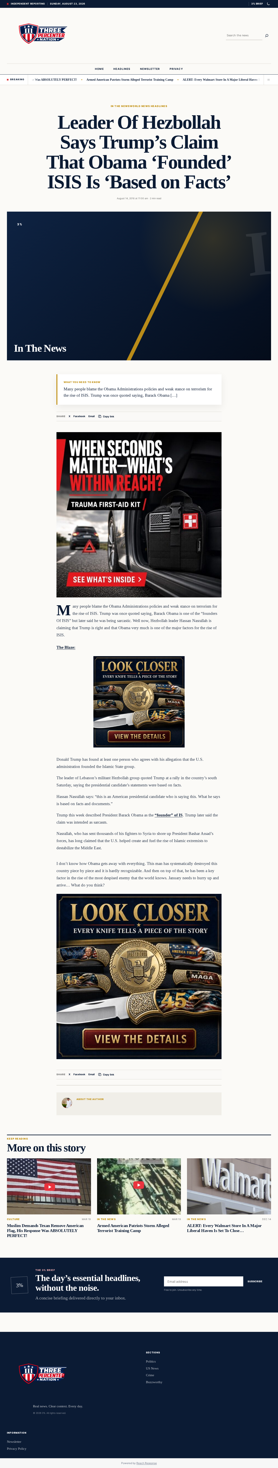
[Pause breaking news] (267, 80)
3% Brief (257, 3)
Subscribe (255, 1281)
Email (91, 416)
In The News (120, 106)
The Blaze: (65, 647)
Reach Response (146, 1463)
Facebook (79, 416)
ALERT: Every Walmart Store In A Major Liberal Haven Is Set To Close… (203, 79)
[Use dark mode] (268, 4)
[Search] (266, 35)
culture (13, 1219)
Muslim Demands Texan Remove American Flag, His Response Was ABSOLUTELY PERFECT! (45, 1230)
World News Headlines (148, 106)
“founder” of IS (169, 815)
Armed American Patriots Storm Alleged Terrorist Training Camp (100, 79)
